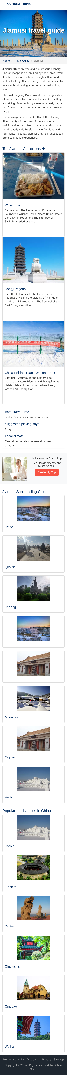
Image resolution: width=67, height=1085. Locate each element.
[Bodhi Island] (33, 663)
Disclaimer (33, 1059)
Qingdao (11, 1006)
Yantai (9, 926)
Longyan (11, 886)
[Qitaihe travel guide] (33, 548)
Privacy (46, 1059)
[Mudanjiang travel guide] (33, 698)
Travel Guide (21, 60)
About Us (19, 1059)
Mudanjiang (13, 717)
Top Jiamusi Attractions (22, 149)
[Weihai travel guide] (33, 1028)
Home (6, 60)
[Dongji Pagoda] (33, 260)
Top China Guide (18, 4)
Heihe (9, 527)
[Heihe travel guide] (33, 508)
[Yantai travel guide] (33, 908)
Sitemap (59, 1059)
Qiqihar (10, 757)
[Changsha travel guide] (33, 948)
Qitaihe (10, 567)
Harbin (9, 797)
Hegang (10, 607)
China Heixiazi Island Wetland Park (30, 373)
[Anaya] (33, 628)
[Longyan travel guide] (33, 867)
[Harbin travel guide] (33, 779)
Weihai (9, 1046)
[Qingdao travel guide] (33, 988)
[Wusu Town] (33, 176)
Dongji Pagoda (15, 289)
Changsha (12, 966)
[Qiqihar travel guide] (33, 738)
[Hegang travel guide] (33, 588)
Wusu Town (13, 205)
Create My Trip (46, 472)
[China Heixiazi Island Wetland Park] (33, 344)
